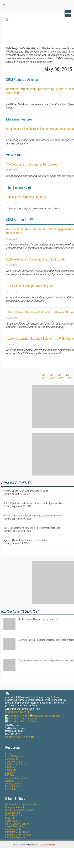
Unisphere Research (15, 837)
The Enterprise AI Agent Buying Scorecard (38, 619)
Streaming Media (13, 829)
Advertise (9, 781)
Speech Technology (14, 826)
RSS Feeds (10, 775)
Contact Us (10, 789)
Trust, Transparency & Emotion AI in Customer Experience (31, 527)
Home (8, 753)
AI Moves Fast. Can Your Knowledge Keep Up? (26, 490)
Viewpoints (10, 770)
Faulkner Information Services (19, 810)
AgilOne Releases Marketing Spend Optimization (36, 259)
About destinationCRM (16, 778)
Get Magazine (14, 756)
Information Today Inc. (16, 711)
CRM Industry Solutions (16, 764)
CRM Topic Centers (14, 761)
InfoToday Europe (13, 815)
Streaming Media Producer (18, 834)
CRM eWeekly (11, 759)
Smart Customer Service (17, 823)
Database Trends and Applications (22, 804)
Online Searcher (12, 821)
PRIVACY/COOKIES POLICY (17, 737)
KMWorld (9, 818)
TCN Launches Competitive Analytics (29, 286)
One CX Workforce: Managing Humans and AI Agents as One (33, 503)
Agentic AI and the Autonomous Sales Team (25, 540)
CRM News (10, 767)
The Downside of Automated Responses (31, 164)
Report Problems (13, 786)
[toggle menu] (68, 13)
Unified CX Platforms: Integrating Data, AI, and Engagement (32, 515)
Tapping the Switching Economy (26, 197)
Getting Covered (13, 783)
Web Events (11, 772)
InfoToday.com (12, 812)
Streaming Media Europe (17, 832)
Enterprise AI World (14, 807)
